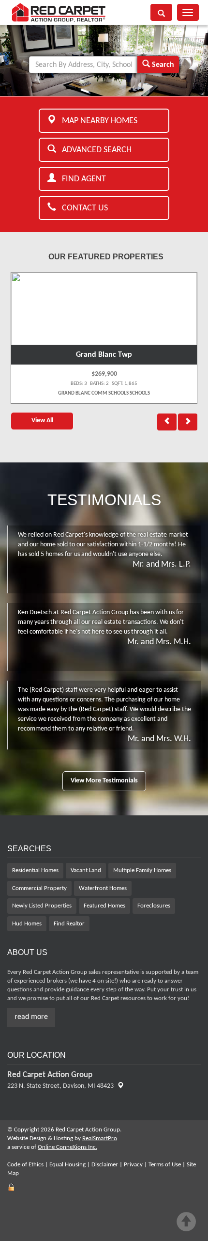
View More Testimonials (104, 780)
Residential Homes (35, 870)
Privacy (133, 1164)
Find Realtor (69, 924)
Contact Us (82, 208)
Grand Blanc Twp (104, 355)
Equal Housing (67, 1164)
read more (31, 1017)
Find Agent (81, 179)
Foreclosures (153, 906)
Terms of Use (165, 1164)
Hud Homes (27, 924)
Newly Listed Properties (42, 906)
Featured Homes (104, 906)
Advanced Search (94, 150)
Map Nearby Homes (96, 121)
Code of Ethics (25, 1164)
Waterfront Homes (103, 888)
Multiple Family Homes (142, 870)
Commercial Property (39, 888)
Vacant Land (86, 870)
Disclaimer (104, 1164)
